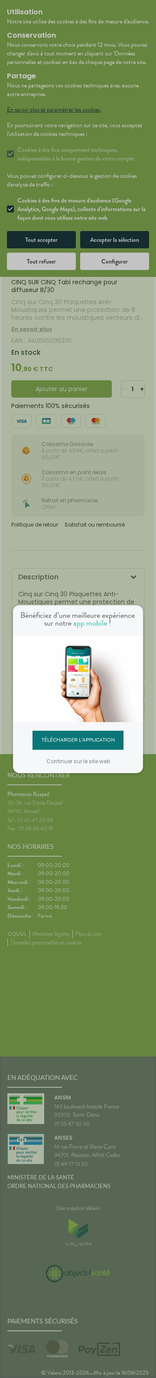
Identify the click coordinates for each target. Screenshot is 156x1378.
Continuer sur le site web (78, 761)
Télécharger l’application (78, 740)
